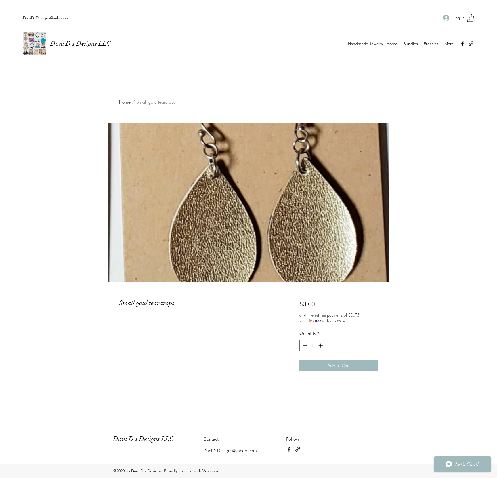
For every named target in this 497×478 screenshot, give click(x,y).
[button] (470, 18)
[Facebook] (462, 44)
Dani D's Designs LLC (81, 43)
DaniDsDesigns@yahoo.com (48, 17)
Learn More (336, 320)
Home (125, 102)
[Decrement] (304, 345)
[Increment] (321, 345)
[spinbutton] (312, 345)
